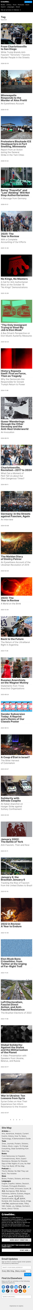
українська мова (16, 1204)
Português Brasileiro (17, 1186)
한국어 (22, 1199)
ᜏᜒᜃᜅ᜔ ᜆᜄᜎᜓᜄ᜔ (13, 1209)
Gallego (18, 1206)
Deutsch (25, 1184)
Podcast (5, 1169)
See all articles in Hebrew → (11, 10)
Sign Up (27, 1274)
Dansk (22, 1201)
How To (18, 1136)
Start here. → (25, 1250)
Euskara (20, 1194)
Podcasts (21, 4)
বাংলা (10, 1201)
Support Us (28, 1)
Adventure (10, 1134)
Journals (10, 1144)
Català (8, 1206)
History (11, 1136)
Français (5, 1186)
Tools (14, 4)
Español (11, 1184)
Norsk (4, 1209)
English (4, 1184)
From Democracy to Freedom (13, 1156)
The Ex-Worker (8, 1171)
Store (27, 4)
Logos (16, 1146)
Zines (4, 1144)
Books (3, 4)
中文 (17, 1191)
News (24, 1136)
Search (3, 7)
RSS (10, 1131)
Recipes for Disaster (19, 1161)
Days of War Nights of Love (12, 1164)
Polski (11, 1189)
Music (10, 1146)
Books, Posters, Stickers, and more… (16, 1179)
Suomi (26, 1189)
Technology (6, 1139)
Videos (4, 1146)
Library (8, 4)
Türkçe (4, 1196)
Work (18, 1159)
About (18, 7)
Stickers (25, 1144)
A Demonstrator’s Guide (21, 1139)
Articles (5, 1131)
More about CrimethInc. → (20, 1240)
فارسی (10, 1196)
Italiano (18, 1184)
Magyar (27, 1194)
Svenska (16, 1201)
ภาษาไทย (5, 1204)
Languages (10, 7)
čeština (13, 1194)
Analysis (18, 1134)
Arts (3, 1134)
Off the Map (19, 1166)
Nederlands (18, 1196)
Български (10, 1191)
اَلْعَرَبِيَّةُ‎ (16, 1199)
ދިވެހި (13, 1206)
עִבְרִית (28, 1201)
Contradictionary (8, 1159)
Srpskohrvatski (7, 1199)
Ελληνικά (19, 1189)
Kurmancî (26, 1206)
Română (5, 1201)
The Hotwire (11, 1174)
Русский (5, 1189)
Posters (18, 1144)
